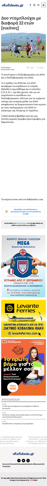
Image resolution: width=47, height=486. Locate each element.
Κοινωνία (6, 464)
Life (43, 464)
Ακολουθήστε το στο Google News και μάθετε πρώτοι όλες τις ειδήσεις (23, 224)
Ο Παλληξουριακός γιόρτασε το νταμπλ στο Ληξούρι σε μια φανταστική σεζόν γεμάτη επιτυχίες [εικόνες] (11, 440)
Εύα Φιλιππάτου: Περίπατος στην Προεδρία (18, 423)
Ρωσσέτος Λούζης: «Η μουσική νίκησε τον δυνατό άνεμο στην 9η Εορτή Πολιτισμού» (22, 416)
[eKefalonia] (12, 5)
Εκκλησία (28, 464)
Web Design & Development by (28, 479)
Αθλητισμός (37, 464)
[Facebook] (30, 5)
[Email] (38, 5)
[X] (34, 5)
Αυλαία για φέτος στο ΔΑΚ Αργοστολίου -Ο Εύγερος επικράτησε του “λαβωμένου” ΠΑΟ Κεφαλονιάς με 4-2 (36, 440)
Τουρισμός (6, 466)
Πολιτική (13, 464)
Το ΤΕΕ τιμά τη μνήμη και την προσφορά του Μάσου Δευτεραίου (20, 407)
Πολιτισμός (21, 464)
